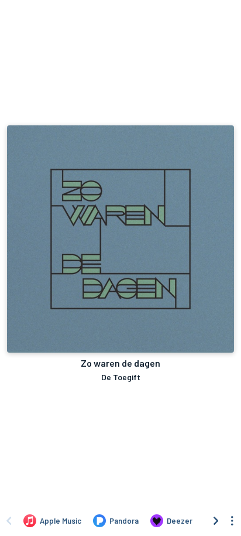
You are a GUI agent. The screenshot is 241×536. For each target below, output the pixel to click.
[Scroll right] (215, 521)
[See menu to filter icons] (232, 521)
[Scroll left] (8, 521)
